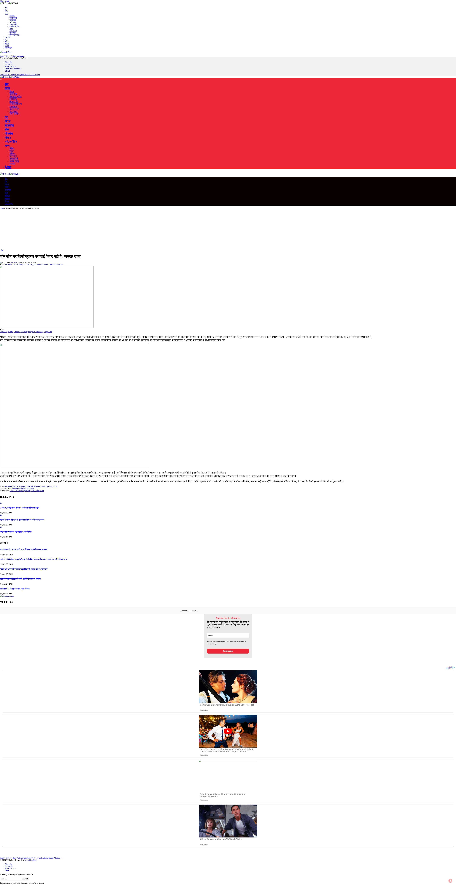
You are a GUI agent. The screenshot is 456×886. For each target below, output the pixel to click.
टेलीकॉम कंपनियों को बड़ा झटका (23, 489)
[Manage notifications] (450, 881)
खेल (6, 39)
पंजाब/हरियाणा (14, 26)
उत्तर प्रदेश (13, 18)
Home (2, 208)
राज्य (6, 14)
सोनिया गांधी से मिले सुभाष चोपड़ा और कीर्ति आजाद (27, 491)
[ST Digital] (9, 77)
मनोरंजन (13, 156)
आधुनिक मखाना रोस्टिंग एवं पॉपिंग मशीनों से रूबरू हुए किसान (20, 579)
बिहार (11, 29)
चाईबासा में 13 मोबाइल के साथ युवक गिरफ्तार (15, 589)
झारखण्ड (12, 16)
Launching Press (30, 865)
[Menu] (1, 79)
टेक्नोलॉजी (14, 158)
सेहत (12, 151)
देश (6, 9)
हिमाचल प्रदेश (14, 35)
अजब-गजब (14, 161)
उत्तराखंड (13, 20)
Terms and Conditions (13, 69)
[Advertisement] (228, 230)
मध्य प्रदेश (13, 31)
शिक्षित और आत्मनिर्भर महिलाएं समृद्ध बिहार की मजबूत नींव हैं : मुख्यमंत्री (24, 569)
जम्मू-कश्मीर (13, 24)
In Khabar (13, 262)
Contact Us (9, 64)
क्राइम (7, 44)
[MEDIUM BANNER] (74, 467)
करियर (7, 41)
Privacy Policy (10, 66)
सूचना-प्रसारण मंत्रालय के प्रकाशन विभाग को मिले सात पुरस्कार (22, 520)
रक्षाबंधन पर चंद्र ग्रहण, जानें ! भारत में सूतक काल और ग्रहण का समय (23, 549)
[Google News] (6, 52)
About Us (8, 62)
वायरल (12, 163)
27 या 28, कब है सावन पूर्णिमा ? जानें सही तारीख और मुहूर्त (19, 508)
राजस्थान (13, 33)
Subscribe (228, 656)
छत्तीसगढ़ (13, 22)
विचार (7, 46)
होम (6, 7)
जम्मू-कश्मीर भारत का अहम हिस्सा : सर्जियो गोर (15, 532)
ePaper (7, 71)
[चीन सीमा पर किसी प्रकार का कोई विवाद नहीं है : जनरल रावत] (47, 327)
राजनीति (7, 37)
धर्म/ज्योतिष (8, 48)
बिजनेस (9, 133)
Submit (25, 884)
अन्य (7, 145)
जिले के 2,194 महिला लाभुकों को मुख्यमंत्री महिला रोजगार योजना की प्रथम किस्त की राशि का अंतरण (34, 559)
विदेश (6, 11)
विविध (12, 148)
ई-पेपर (8, 167)
